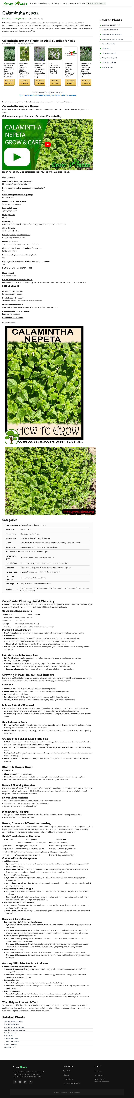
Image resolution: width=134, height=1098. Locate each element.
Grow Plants (6, 19)
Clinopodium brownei (11, 1038)
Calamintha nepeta (10, 1033)
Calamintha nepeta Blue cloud (14, 1027)
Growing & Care (68, 1079)
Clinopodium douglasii (11, 1041)
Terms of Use (98, 1075)
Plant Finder (67, 1071)
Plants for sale (80, 3)
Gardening (55, 3)
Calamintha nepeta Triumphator (15, 1030)
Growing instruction (20, 19)
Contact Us (98, 1071)
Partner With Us (101, 1080)
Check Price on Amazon (9, 82)
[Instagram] (25, 1082)
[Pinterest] (15, 1082)
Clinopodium (8, 1036)
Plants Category (44, 3)
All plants (33, 3)
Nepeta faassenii (9, 1047)
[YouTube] (20, 1082)
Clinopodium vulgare (11, 1044)
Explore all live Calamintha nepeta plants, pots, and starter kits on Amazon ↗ (47, 95)
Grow (20, 1067)
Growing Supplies (67, 3)
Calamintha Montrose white (13, 1021)
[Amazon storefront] (31, 1082)
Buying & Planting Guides (71, 1083)
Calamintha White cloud (12, 1024)
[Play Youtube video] (47, 144)
